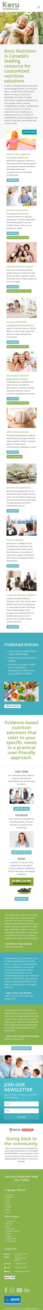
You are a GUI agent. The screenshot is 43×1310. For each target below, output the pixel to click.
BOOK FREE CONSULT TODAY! (19, 291)
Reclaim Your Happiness (18, 154)
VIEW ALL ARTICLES (12, 706)
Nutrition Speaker (15, 539)
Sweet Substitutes (17, 657)
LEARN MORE (12, 180)
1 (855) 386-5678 (20, 1264)
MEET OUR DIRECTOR (21, 852)
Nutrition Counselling (17, 210)
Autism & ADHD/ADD (16, 322)
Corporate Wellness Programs (21, 595)
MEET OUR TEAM (21, 809)
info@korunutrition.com (22, 1271)
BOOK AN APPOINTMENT (18, 237)
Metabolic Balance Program (19, 266)
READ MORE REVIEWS (21, 1048)
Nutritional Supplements (18, 487)
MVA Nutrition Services (17, 432)
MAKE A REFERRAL (14, 457)
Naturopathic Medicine (17, 375)
